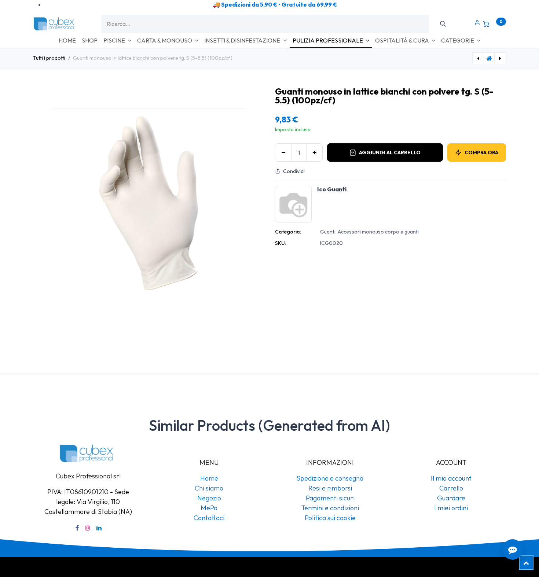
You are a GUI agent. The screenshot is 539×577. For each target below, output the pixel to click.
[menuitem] (67, 40)
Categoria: (288, 231)
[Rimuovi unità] (283, 152)
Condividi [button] (294, 171)
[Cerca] (443, 24)
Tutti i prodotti (49, 58)
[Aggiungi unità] (314, 152)
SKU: (280, 243)
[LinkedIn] (99, 527)
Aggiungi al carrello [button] (390, 152)
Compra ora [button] (481, 152)
